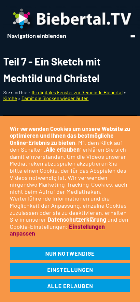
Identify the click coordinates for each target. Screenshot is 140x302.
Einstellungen (70, 269)
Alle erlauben (70, 286)
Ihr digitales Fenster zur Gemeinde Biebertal (77, 92)
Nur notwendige (70, 253)
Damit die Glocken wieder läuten (55, 98)
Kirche (10, 98)
